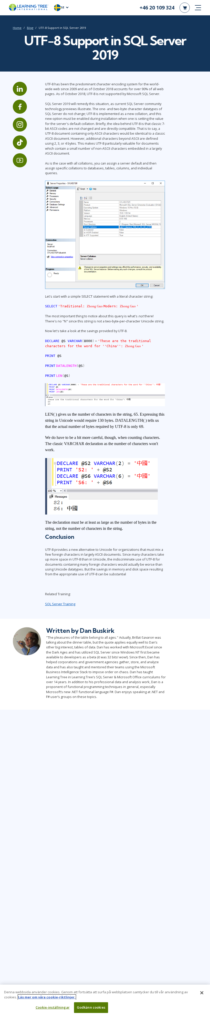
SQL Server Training (60, 604)
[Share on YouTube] (20, 160)
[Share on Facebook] (20, 107)
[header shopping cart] (185, 8)
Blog (30, 28)
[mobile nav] (198, 7)
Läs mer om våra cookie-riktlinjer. (47, 997)
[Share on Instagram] (20, 125)
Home (17, 28)
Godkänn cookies (91, 1007)
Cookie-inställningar (53, 1007)
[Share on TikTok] (20, 142)
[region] (105, 1000)
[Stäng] (201, 992)
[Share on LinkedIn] (20, 89)
